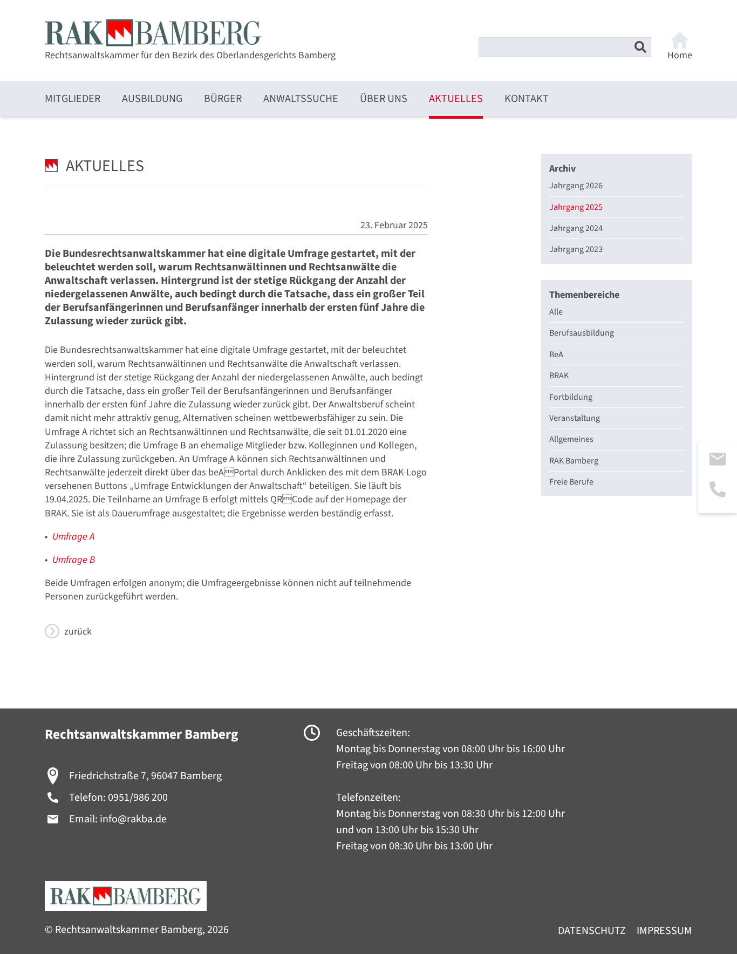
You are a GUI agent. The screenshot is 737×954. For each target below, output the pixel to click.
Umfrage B (73, 560)
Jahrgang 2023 (576, 249)
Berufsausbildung (581, 333)
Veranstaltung (574, 418)
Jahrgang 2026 (576, 186)
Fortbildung (570, 397)
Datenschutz (592, 931)
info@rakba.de (133, 819)
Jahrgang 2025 (576, 207)
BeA (556, 354)
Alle (556, 312)
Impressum (664, 931)
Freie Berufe (571, 482)
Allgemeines (571, 439)
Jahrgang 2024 (576, 228)
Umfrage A (73, 536)
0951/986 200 (138, 797)
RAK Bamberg (573, 461)
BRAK (559, 375)
